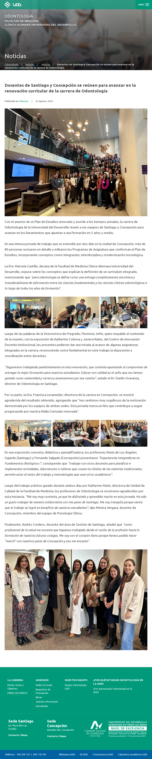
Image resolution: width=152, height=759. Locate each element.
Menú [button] (141, 5)
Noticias (29, 64)
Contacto (13, 735)
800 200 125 (23, 754)
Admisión (42, 680)
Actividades (42, 706)
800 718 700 (39, 754)
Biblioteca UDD (67, 754)
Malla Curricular (44, 685)
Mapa (24, 735)
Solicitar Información (47, 701)
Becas (39, 697)
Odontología (11, 64)
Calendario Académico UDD (132, 754)
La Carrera (15, 680)
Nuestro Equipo (76, 680)
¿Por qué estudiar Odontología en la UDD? (118, 682)
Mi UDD (84, 754)
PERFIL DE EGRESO (17, 693)
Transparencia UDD (102, 754)
